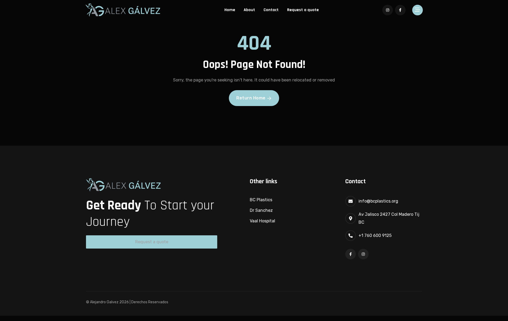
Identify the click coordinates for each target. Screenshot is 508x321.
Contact (271, 10)
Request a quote (303, 10)
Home (229, 10)
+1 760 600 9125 (375, 235)
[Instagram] (363, 254)
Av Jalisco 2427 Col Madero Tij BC (389, 218)
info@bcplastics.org (378, 201)
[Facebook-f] (350, 254)
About (249, 10)
